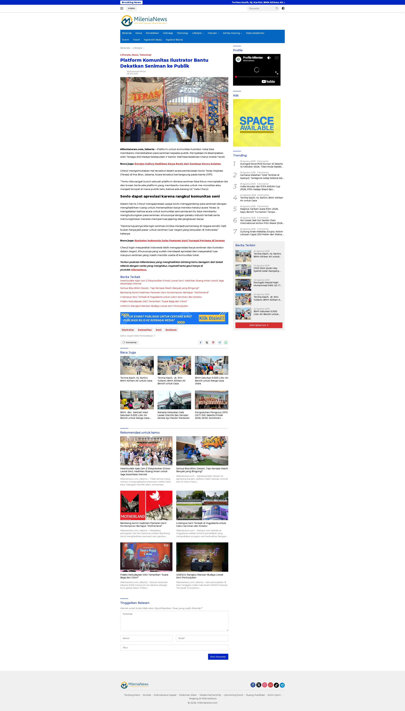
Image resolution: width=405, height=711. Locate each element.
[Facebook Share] (200, 342)
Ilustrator (128, 329)
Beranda (127, 33)
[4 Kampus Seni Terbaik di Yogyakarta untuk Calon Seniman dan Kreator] (202, 505)
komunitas (145, 329)
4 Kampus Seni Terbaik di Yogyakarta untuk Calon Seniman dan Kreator (161, 297)
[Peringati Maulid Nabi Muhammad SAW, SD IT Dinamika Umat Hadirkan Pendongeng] (243, 285)
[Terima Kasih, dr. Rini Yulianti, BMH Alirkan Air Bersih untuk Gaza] (174, 365)
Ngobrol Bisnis (174, 39)
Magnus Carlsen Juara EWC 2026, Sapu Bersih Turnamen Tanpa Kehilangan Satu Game (259, 210)
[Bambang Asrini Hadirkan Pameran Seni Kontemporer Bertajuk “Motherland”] (146, 505)
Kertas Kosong (231, 33)
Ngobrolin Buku (153, 39)
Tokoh (136, 39)
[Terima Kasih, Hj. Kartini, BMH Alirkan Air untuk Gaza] (137, 365)
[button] (277, 8)
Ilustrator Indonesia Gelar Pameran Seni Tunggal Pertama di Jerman (180, 240)
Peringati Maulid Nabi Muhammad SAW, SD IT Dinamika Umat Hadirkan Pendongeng (267, 284)
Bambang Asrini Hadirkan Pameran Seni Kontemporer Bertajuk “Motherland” (164, 292)
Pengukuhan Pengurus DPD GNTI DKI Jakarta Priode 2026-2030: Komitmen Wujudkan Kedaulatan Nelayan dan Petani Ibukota (211, 415)
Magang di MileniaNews (203, 698)
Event (125, 39)
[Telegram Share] (219, 342)
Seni (158, 329)
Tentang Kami (132, 695)
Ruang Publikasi (255, 695)
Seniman (171, 329)
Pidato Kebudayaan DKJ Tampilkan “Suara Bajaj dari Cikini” (153, 301)
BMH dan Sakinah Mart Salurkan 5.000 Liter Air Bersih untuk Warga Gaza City (134, 415)
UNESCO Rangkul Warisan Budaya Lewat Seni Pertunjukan (154, 306)
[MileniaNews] (144, 20)
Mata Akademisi (255, 33)
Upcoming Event (233, 695)
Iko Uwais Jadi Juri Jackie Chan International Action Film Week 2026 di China (261, 222)
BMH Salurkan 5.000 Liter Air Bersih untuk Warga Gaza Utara (211, 380)
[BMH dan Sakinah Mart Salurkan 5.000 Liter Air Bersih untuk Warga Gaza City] (137, 399)
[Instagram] (264, 685)
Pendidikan (152, 33)
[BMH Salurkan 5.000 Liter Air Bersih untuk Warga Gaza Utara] (211, 365)
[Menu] (122, 8)
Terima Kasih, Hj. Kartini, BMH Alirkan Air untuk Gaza (185, 2)
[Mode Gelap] (283, 8)
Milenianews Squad (165, 695)
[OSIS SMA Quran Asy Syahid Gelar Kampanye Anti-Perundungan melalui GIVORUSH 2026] (243, 270)
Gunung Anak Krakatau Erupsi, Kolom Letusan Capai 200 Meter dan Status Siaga (261, 233)
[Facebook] (252, 685)
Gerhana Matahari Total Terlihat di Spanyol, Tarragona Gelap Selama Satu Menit (262, 176)
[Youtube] (270, 685)
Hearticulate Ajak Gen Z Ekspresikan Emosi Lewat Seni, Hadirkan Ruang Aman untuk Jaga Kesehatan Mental (172, 282)
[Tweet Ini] (207, 342)
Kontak (147, 695)
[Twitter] (258, 685)
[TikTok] (276, 685)
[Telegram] (282, 685)
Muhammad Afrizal (136, 71)
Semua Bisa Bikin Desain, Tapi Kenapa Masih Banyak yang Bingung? (159, 288)
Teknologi (182, 33)
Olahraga (168, 33)
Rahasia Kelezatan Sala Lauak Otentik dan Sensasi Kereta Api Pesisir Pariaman (174, 415)
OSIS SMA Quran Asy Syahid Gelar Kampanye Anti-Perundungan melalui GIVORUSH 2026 (284, 2)
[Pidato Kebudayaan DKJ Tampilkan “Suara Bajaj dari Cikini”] (146, 557)
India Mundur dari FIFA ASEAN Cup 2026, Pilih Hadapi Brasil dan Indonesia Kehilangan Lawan (260, 188)
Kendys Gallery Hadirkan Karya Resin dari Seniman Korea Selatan (178, 163)
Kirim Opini (274, 695)
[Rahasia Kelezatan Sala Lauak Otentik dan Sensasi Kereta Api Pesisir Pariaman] (174, 399)
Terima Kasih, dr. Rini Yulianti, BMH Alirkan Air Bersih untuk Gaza (172, 380)
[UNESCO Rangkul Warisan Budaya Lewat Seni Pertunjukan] (202, 557)
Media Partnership (210, 695)
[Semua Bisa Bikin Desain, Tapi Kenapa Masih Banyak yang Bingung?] (202, 451)
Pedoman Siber (188, 695)
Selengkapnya (257, 325)
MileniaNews (138, 269)
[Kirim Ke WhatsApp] (226, 342)
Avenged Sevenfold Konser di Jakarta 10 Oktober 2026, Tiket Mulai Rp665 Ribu (261, 165)
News (138, 33)
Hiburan (212, 33)
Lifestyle (197, 33)
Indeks (131, 8)
